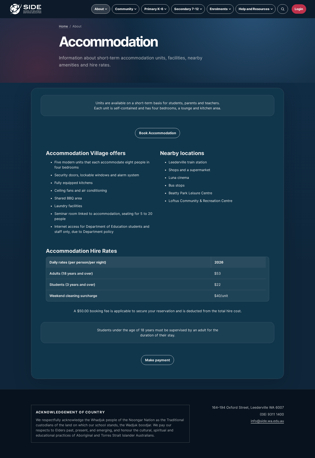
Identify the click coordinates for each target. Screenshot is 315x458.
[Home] (26, 9)
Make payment (157, 360)
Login (299, 9)
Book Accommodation (157, 133)
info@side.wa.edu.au (267, 421)
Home (63, 26)
